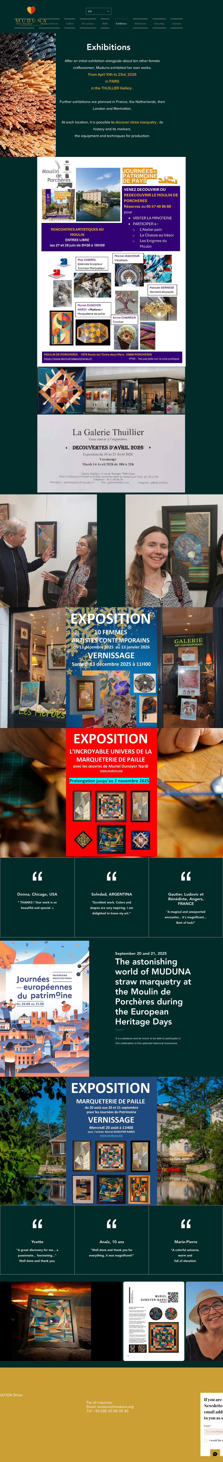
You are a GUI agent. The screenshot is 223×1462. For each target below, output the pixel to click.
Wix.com (136, 1459)
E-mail (207, 1426)
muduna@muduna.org (115, 1406)
